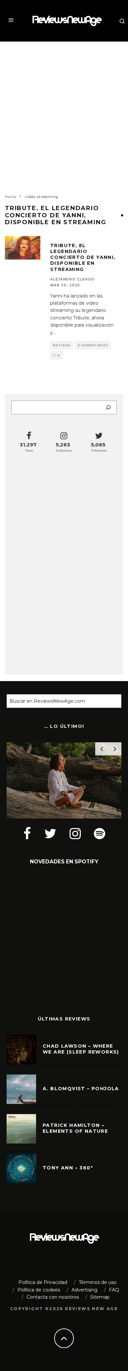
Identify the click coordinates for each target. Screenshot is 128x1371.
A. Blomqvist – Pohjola (81, 1088)
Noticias (62, 345)
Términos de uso (98, 1282)
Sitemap (100, 1297)
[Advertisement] (64, 112)
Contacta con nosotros (53, 1297)
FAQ (114, 1290)
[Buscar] (108, 407)
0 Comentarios (92, 345)
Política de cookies (38, 1290)
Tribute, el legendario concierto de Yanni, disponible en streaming (83, 257)
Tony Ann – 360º (68, 1168)
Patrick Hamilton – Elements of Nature (75, 1128)
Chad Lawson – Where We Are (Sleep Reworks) (81, 1049)
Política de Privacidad (42, 1282)
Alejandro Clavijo (72, 279)
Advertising (84, 1290)
